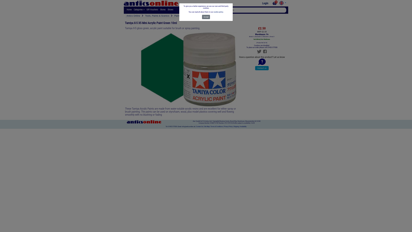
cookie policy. (218, 12)
